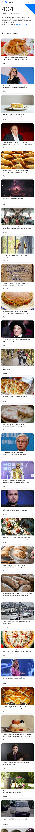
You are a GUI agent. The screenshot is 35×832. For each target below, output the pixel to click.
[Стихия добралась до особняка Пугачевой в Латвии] (17, 672)
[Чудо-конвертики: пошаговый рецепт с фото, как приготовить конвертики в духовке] (17, 164)
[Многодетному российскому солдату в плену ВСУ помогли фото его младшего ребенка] (17, 221)
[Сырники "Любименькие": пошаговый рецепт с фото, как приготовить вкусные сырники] (17, 52)
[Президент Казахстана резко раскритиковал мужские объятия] (17, 446)
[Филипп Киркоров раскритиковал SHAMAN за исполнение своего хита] (17, 474)
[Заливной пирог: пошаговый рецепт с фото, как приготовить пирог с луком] (17, 305)
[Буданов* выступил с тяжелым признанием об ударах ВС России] (17, 503)
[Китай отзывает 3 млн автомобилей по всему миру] (17, 615)
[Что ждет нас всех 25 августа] (17, 192)
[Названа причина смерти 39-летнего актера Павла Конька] (17, 756)
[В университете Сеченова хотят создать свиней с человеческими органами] (17, 587)
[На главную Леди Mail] (10, 2)
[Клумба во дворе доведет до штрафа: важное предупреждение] (17, 785)
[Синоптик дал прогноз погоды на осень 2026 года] (17, 362)
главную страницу (22, 24)
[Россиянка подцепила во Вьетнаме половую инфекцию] (17, 249)
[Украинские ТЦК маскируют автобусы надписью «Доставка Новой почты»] (17, 813)
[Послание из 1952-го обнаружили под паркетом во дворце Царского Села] (17, 277)
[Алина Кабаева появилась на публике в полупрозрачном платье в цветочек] (17, 80)
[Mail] (6, 2)
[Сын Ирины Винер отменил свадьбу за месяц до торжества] (17, 333)
